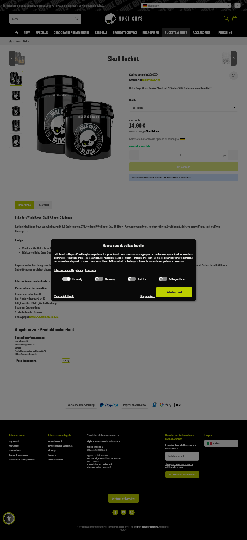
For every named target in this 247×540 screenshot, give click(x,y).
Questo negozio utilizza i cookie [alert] (123, 245)
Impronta (90, 270)
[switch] (66, 279)
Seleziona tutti (174, 292)
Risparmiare (147, 296)
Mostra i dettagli (64, 296)
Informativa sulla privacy (68, 270)
